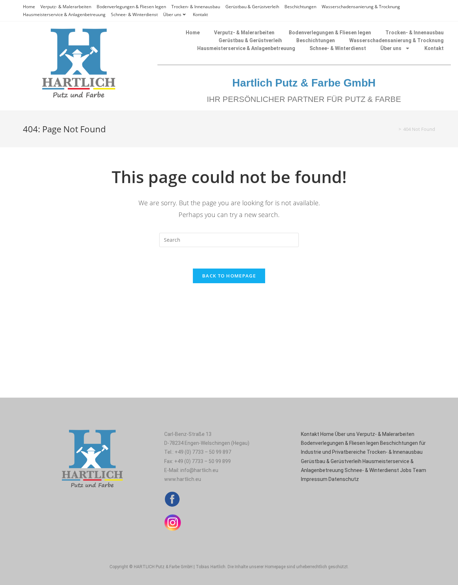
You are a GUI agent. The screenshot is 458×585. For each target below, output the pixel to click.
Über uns (172, 14)
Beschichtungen (300, 7)
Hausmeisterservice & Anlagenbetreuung (64, 14)
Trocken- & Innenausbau (195, 7)
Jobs (405, 470)
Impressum (314, 479)
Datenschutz (343, 479)
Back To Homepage (229, 275)
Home (29, 7)
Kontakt (200, 14)
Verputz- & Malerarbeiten (65, 7)
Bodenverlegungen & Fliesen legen (131, 7)
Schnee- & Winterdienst (134, 14)
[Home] (394, 129)
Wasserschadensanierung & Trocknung (361, 7)
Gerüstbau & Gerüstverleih (252, 7)
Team (419, 470)
